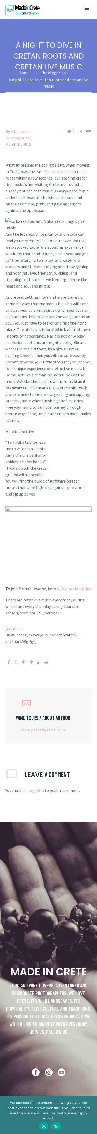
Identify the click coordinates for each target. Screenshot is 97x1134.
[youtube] (61, 1072)
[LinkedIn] (39, 662)
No (56, 1126)
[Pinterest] (24, 662)
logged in (35, 790)
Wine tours (20, 131)
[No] (90, 1115)
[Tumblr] (31, 662)
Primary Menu (87, 9)
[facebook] (36, 1072)
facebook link (78, 588)
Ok (43, 1126)
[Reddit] (46, 662)
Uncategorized (18, 137)
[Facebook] (9, 662)
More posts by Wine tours (43, 730)
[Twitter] (16, 662)
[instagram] (49, 1072)
